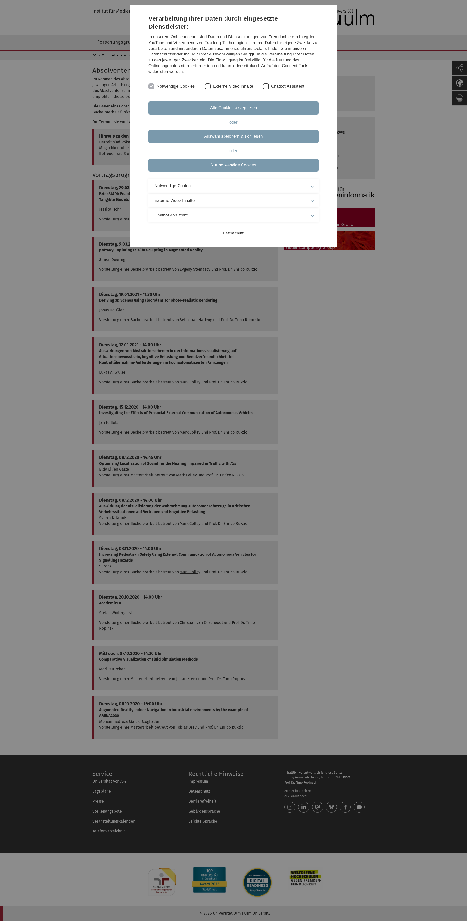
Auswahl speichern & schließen (233, 136)
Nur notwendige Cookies (233, 165)
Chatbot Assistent (287, 86)
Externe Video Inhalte (233, 86)
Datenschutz (233, 233)
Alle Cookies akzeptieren (233, 108)
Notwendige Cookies (176, 86)
